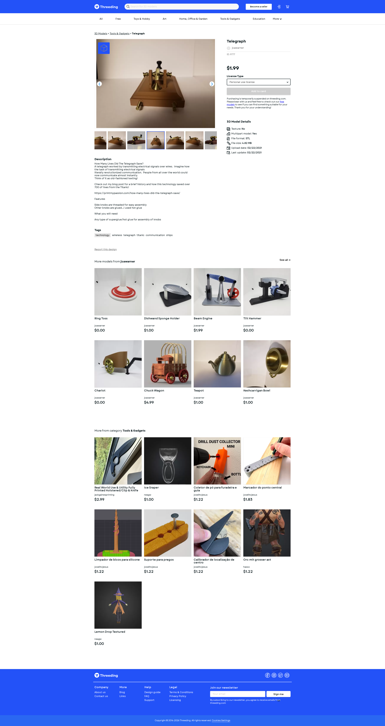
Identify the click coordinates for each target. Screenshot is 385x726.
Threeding (106, 6)
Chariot (99, 391)
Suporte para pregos (159, 560)
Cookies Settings (221, 720)
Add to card (258, 91)
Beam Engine (203, 318)
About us (100, 692)
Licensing (175, 700)
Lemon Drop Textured (109, 632)
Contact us (101, 696)
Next (211, 83)
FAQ (146, 696)
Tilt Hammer (252, 318)
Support (149, 700)
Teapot (199, 391)
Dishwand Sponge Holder (162, 318)
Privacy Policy (177, 696)
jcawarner (238, 48)
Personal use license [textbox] (242, 82)
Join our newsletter (224, 687)
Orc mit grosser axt (257, 560)
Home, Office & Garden (193, 19)
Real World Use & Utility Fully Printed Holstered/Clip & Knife (116, 489)
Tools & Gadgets (230, 19)
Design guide (152, 692)
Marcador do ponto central (262, 488)
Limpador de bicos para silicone (117, 560)
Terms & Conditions (181, 692)
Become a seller (258, 6)
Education (259, 19)
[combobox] (259, 82)
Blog (122, 692)
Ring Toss (101, 318)
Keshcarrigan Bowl (256, 391)
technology (102, 235)
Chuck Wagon (154, 391)
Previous (99, 83)
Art (164, 19)
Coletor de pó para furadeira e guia (215, 489)
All (101, 19)
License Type (235, 76)
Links (122, 696)
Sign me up (278, 695)
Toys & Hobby (142, 19)
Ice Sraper (151, 488)
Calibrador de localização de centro (214, 561)
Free (118, 19)
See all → (285, 260)
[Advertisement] (259, 185)
